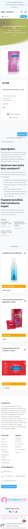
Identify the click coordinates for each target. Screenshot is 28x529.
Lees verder (6, 335)
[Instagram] (5, 16)
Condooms (17, 30)
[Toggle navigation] (25, 12)
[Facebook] (2, 16)
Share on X (15, 117)
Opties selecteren (8, 286)
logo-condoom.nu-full (6, 12)
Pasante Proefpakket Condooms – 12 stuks (6, 231)
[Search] (16, 12)
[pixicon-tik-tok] (16, 512)
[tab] (22, 134)
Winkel (10, 30)
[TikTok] (7, 16)
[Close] (25, 4)
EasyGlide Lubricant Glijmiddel (12, 253)
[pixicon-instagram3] (13, 512)
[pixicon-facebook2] (10, 512)
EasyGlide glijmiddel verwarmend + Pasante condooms (20, 223)
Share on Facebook (15, 114)
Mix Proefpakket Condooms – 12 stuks (6, 222)
